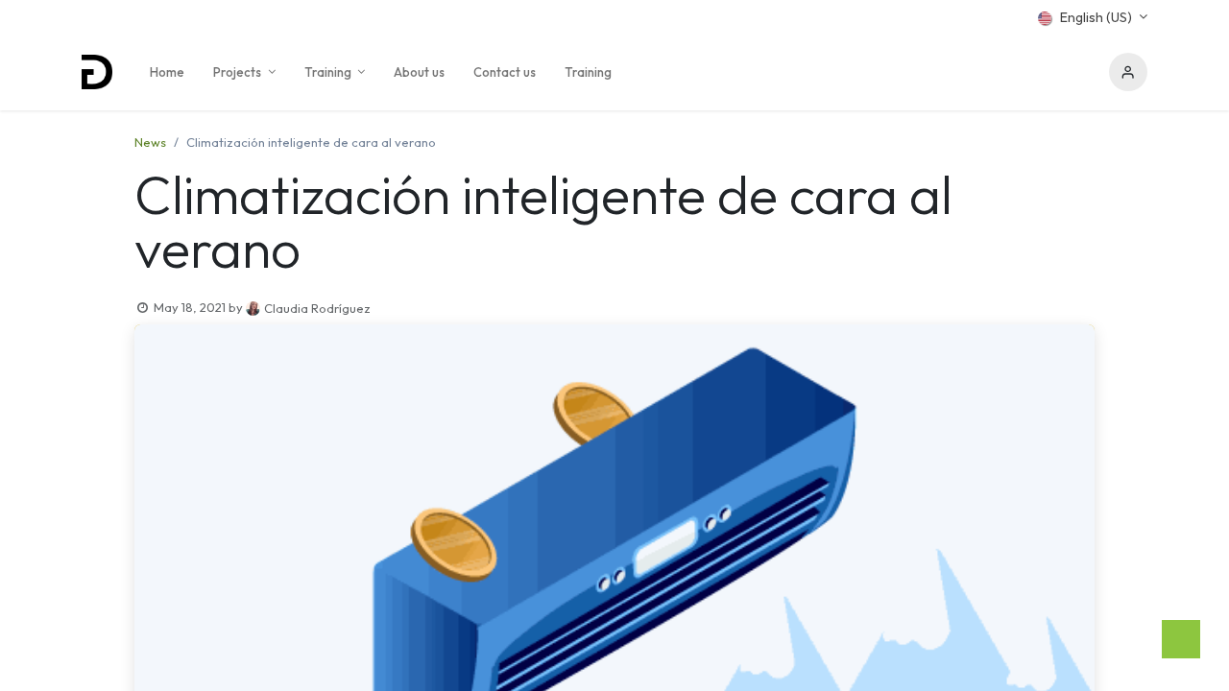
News (150, 142)
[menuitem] (167, 72)
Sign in (1128, 72)
